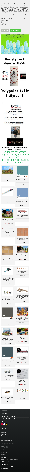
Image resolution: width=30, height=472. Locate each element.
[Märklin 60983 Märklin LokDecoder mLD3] (7, 192)
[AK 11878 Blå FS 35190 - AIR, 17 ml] (22, 172)
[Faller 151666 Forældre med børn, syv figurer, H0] (22, 390)
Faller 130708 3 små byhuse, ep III (8, 220)
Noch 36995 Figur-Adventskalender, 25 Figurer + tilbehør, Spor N (22, 318)
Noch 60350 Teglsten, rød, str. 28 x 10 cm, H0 (22, 238)
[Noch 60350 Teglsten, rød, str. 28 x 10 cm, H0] (22, 232)
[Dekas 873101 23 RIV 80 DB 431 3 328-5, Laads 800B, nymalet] (7, 228)
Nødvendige (5, 20)
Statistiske (4, 24)
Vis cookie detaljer (5, 27)
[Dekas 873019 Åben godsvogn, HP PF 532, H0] (22, 211)
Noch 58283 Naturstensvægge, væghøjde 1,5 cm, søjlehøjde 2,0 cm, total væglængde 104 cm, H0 (22, 296)
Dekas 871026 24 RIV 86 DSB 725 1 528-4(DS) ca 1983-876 (7, 376)
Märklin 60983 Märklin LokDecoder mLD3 (7, 198)
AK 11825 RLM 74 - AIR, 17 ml (7, 321)
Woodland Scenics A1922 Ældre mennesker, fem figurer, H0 (8, 299)
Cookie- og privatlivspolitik (7, 467)
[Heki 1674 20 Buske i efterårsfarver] (7, 170)
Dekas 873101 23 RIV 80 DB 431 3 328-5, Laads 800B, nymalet (8, 232)
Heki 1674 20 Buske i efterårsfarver (8, 176)
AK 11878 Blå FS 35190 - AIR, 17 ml (22, 180)
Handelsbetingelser (8, 419)
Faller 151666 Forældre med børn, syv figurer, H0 (22, 394)
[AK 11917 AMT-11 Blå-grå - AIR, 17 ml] (7, 353)
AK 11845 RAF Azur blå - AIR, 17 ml (22, 201)
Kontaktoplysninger (8, 416)
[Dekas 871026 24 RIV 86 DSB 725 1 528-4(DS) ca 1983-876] (7, 371)
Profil (4, 421)
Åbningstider (6, 413)
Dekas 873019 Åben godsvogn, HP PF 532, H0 (22, 216)
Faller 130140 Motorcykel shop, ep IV (22, 338)
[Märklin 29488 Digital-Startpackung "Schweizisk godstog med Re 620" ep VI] (7, 332)
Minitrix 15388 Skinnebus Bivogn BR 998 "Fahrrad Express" (22, 358)
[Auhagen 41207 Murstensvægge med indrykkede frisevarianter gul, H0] (7, 250)
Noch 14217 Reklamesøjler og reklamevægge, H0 (22, 255)
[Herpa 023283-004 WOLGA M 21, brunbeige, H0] (7, 392)
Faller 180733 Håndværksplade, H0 (22, 381)
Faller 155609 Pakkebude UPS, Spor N (22, 272)
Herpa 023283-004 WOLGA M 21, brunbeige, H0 (7, 398)
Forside (4, 411)
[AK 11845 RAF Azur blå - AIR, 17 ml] (22, 193)
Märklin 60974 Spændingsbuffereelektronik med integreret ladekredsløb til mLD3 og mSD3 (8, 279)
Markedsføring (5, 22)
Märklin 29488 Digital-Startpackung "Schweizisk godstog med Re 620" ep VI (7, 339)
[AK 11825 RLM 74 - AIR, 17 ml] (7, 313)
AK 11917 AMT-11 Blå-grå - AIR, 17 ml (8, 361)
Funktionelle (5, 23)
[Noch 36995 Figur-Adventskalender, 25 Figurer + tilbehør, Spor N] (22, 311)
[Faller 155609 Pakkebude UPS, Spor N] (22, 268)
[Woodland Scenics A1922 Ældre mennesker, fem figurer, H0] (7, 291)
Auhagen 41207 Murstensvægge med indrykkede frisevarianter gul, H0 (8, 258)
